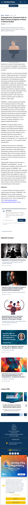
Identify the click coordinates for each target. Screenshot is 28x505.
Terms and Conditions (14, 431)
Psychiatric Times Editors (8, 379)
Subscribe (21, 220)
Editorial (14, 429)
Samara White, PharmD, (21, 321)
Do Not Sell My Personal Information (14, 434)
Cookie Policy (11, 492)
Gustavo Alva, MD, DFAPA (8, 350)
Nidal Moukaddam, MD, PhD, (16, 262)
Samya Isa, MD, (6, 262)
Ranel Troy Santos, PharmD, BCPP (9, 322)
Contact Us (14, 428)
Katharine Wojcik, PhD (7, 263)
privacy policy (4, 224)
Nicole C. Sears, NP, (7, 292)
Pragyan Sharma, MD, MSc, (9, 321)
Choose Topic (12, 5)
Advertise (14, 426)
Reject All (16, 498)
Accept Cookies (15, 502)
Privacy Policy (14, 432)
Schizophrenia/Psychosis (7, 231)
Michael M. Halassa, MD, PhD (18, 292)
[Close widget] (25, 457)
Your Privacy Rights (14, 436)
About (14, 425)
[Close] (25, 479)
